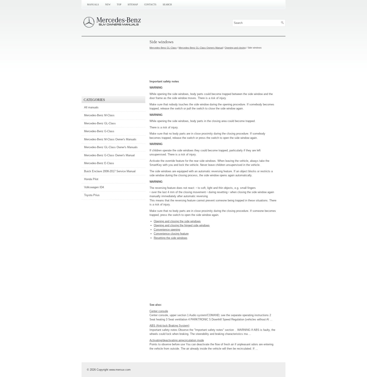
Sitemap (133, 4)
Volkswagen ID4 (94, 187)
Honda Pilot (91, 179)
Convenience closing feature (171, 233)
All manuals (91, 107)
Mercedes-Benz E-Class (99, 163)
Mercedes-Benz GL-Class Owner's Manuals (111, 147)
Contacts (150, 4)
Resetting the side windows (170, 237)
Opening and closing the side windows (177, 221)
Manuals (93, 4)
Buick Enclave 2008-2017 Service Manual (110, 171)
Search (167, 4)
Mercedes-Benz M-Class (99, 115)
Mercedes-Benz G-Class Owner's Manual (109, 155)
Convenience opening (167, 229)
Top (119, 4)
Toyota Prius (92, 195)
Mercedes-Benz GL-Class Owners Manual (201, 47)
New (107, 4)
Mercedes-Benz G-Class (99, 131)
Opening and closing (235, 47)
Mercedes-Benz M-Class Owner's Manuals (110, 139)
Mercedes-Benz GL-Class (163, 47)
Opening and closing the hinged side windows (182, 225)
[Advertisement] (213, 64)
